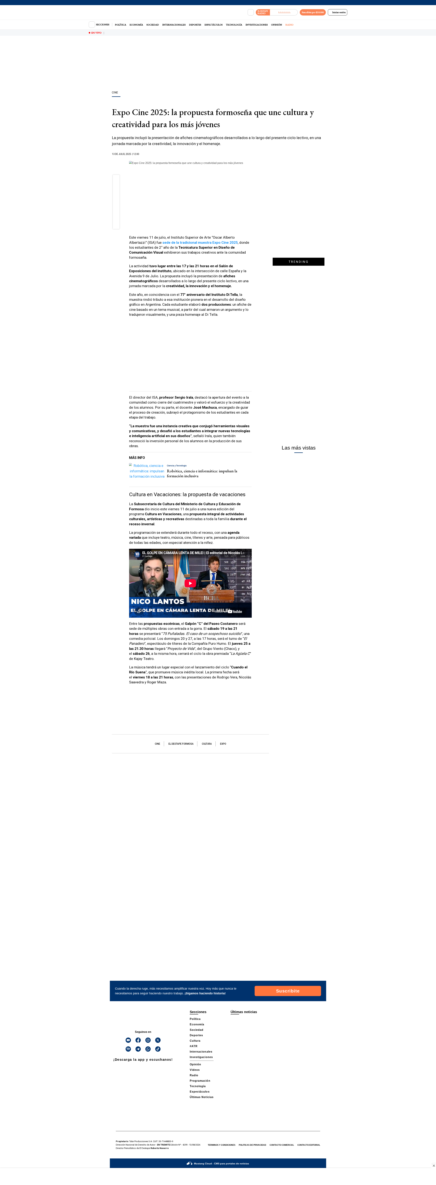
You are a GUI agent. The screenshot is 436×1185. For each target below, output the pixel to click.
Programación (200, 1080)
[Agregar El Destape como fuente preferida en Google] (251, 154)
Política (120, 24)
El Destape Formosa (180, 743)
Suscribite (288, 991)
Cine (157, 743)
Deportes (195, 24)
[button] (116, 179)
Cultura (207, 743)
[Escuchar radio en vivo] (284, 12)
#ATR (194, 1046)
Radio (289, 24)
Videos (195, 1069)
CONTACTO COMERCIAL (282, 1145)
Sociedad (152, 24)
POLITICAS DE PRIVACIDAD (252, 1145)
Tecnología (234, 24)
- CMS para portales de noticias (221, 1163)
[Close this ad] (433, 1165)
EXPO (223, 743)
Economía (136, 24)
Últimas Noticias (202, 1097)
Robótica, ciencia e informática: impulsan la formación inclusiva (202, 473)
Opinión (276, 24)
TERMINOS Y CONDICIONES (221, 1145)
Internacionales (174, 24)
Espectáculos (214, 24)
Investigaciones (257, 24)
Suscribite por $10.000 (313, 12)
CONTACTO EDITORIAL (308, 1145)
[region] (218, 64)
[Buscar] (250, 12)
